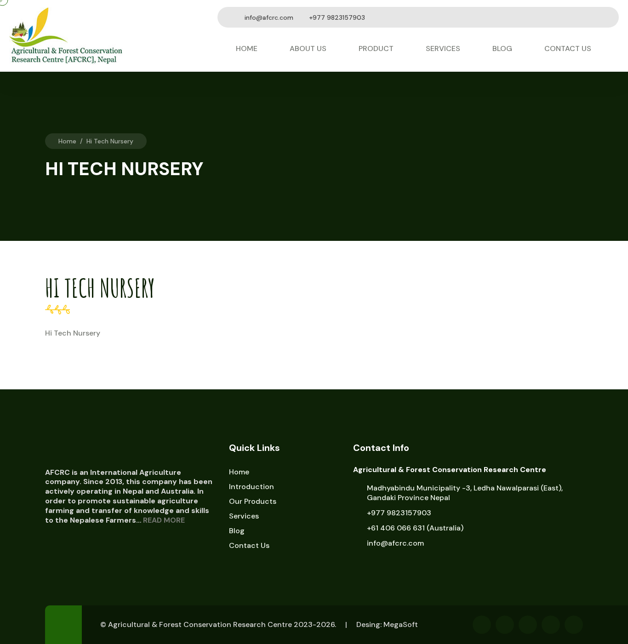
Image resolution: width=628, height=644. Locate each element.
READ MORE (164, 520)
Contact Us (567, 48)
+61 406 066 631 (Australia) (415, 528)
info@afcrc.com (269, 17)
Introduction (251, 486)
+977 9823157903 (399, 513)
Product (376, 48)
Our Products (252, 501)
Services (443, 48)
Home (246, 48)
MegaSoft (400, 624)
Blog (502, 48)
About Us (308, 48)
